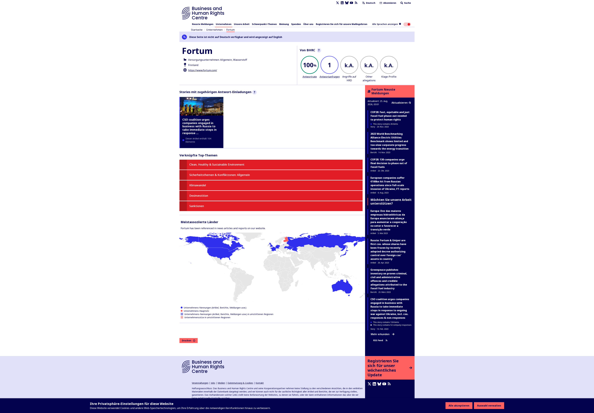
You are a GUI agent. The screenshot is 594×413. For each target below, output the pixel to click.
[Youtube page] (351, 2)
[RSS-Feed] (356, 2)
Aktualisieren (400, 102)
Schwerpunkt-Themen (264, 24)
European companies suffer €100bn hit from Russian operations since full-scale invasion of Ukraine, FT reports (389, 183)
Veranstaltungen (200, 382)
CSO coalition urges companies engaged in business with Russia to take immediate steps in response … (199, 126)
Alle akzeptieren (459, 405)
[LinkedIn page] (342, 2)
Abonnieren (389, 2)
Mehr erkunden (380, 334)
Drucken (186, 340)
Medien (221, 382)
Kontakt (260, 382)
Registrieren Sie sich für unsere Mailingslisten (341, 24)
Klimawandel (197, 185)
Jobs (213, 382)
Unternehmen (223, 24)
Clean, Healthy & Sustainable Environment (216, 164)
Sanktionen (196, 206)
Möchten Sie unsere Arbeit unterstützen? (391, 201)
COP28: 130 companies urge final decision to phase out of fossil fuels (388, 163)
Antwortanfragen (330, 76)
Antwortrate (310, 76)
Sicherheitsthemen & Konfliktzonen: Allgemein (219, 175)
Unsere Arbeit (242, 24)
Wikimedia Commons (211, 112)
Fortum (230, 29)
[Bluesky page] (347, 2)
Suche (407, 2)
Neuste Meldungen (202, 24)
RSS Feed (378, 340)
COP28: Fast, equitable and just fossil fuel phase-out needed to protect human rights (389, 115)
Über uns (308, 24)
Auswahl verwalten (489, 405)
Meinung (284, 24)
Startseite (196, 29)
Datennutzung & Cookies (240, 382)
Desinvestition (198, 195)
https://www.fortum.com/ (202, 70)
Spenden (296, 24)
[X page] (337, 2)
